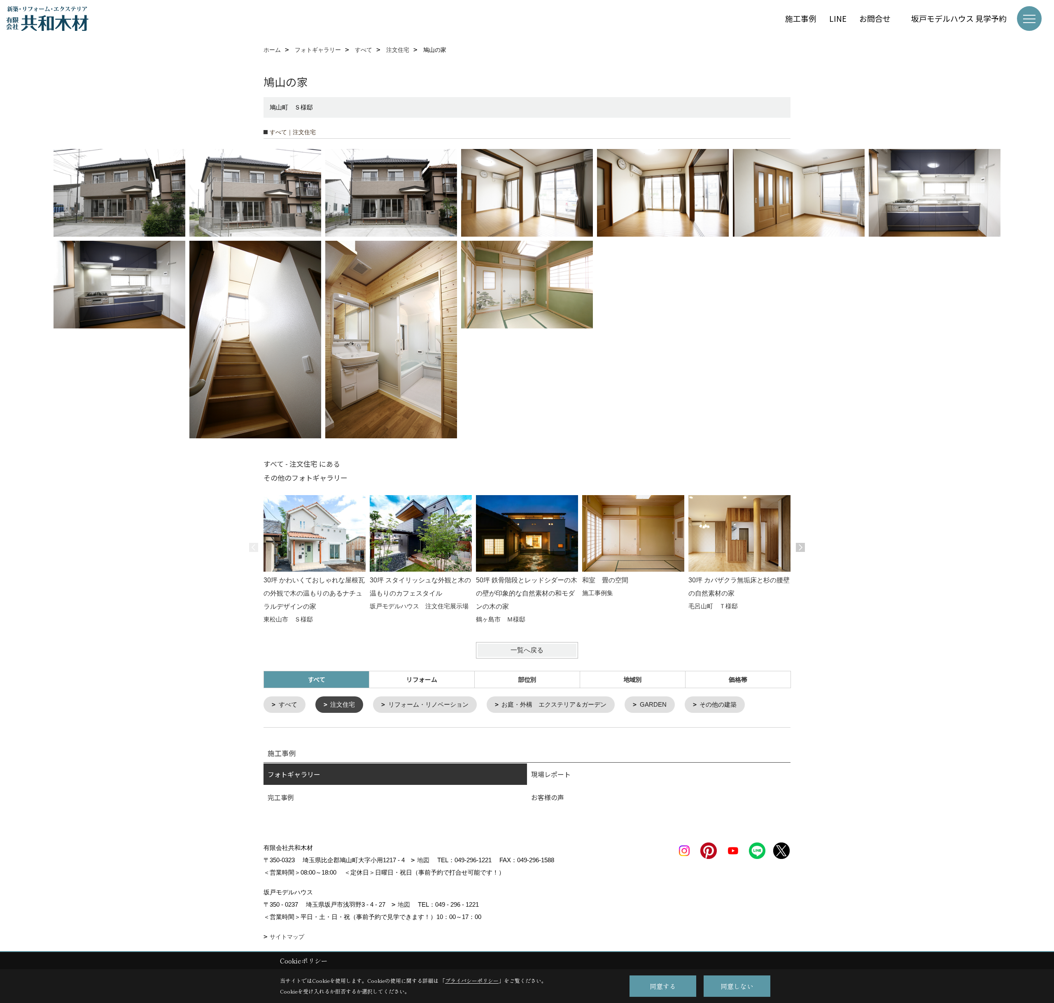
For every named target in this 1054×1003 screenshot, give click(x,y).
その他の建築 (718, 704)
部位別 (527, 679)
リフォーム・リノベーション (428, 704)
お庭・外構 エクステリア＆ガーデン (553, 704)
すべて (288, 704)
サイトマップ (287, 936)
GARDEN (653, 704)
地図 (423, 859)
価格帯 (738, 679)
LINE (837, 18)
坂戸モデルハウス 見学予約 (959, 18)
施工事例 (800, 18)
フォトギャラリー (294, 774)
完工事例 (281, 797)
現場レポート (551, 774)
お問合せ (878, 18)
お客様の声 (547, 797)
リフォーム (421, 679)
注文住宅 (342, 704)
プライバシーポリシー (472, 980)
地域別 (632, 679)
